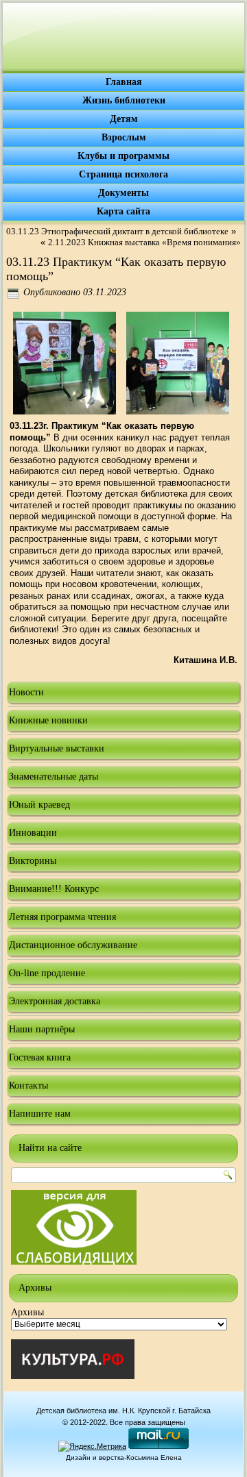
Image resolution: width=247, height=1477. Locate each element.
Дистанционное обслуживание (73, 945)
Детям (124, 119)
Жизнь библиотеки (123, 100)
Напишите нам (40, 1113)
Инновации (33, 833)
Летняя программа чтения (62, 917)
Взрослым (124, 137)
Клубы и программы (123, 156)
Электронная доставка (54, 1001)
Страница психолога (123, 174)
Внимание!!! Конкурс (54, 889)
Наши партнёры (42, 1029)
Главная (124, 82)
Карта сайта (123, 211)
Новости (26, 692)
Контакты (28, 1085)
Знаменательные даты (53, 776)
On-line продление (47, 973)
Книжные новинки (48, 720)
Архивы (27, 1312)
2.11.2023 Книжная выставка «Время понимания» (144, 242)
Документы (123, 193)
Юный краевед (39, 804)
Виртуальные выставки (56, 748)
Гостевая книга (40, 1057)
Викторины (32, 861)
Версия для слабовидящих (74, 1227)
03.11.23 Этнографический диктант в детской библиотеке (117, 231)
